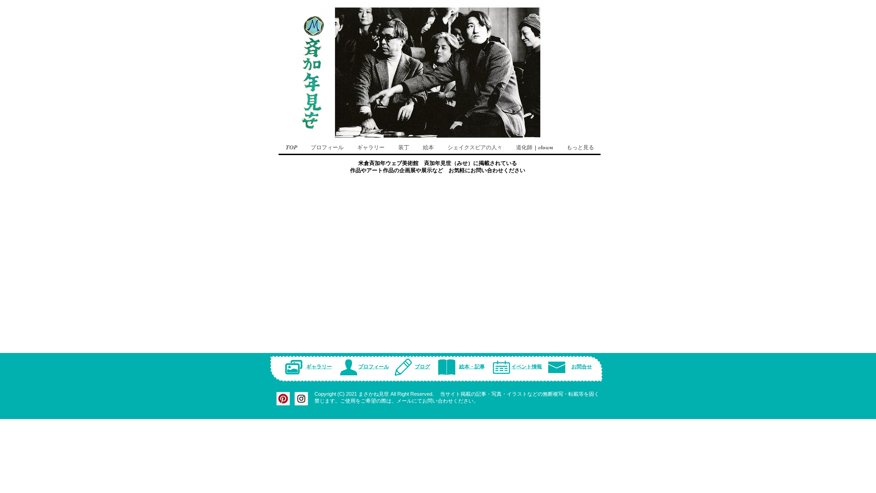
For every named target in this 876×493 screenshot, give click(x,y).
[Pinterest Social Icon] (283, 398)
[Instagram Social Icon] (301, 398)
